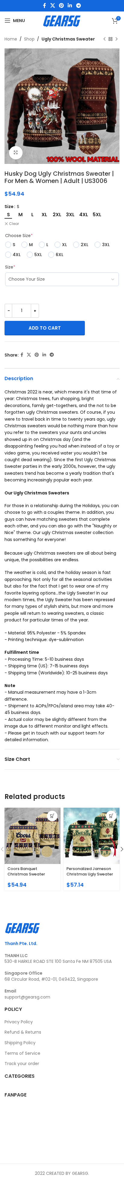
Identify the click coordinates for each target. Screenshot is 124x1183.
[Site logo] (61, 20)
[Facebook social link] (44, 5)
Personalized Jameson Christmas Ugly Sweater (90, 871)
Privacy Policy (19, 1022)
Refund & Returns (23, 1032)
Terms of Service (22, 1053)
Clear (14, 223)
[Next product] (116, 39)
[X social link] (52, 5)
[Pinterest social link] (61, 5)
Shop (29, 39)
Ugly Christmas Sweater (68, 39)
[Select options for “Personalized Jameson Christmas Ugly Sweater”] (111, 816)
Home (11, 39)
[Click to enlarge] (16, 153)
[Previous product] (104, 39)
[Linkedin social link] (70, 5)
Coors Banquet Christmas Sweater (26, 871)
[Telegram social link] (78, 5)
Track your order (22, 1064)
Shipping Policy (20, 1043)
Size (9, 207)
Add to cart (45, 328)
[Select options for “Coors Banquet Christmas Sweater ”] (52, 816)
